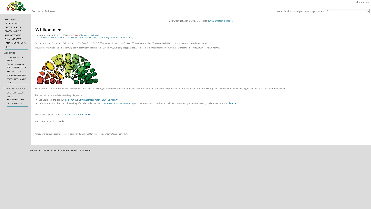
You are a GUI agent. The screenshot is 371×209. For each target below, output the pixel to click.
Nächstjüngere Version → (110, 37)
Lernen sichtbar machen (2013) (94, 99)
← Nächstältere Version (59, 37)
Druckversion (14, 103)
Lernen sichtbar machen (219, 20)
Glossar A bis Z (13, 31)
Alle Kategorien (13, 35)
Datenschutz (36, 150)
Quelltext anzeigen (293, 11)
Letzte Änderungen (15, 43)
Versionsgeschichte (314, 11)
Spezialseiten (14, 71)
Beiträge (94, 35)
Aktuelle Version (78, 37)
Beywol (76, 35)
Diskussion (84, 35)
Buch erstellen (15, 92)
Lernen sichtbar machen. (75, 114)
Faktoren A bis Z (13, 27)
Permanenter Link (17, 75)
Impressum (85, 150)
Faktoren (69, 99)
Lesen (279, 11)
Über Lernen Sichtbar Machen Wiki (61, 150)
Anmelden (364, 2)
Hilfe (7, 47)
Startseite (37, 11)
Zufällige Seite (13, 39)
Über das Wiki (12, 23)
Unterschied (43, 37)
